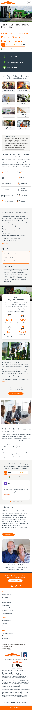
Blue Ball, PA (7, 279)
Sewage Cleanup (9, 138)
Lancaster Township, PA (17, 274)
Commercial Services (10, 261)
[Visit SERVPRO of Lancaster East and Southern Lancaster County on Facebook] (20, 586)
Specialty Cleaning (7, 610)
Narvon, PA (16, 278)
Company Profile (6, 620)
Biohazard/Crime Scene (21, 138)
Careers (4, 623)
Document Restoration (21, 143)
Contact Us (5, 626)
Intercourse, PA (8, 278)
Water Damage (6, 594)
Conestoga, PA (8, 271)
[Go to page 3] (13, 501)
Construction (5, 605)
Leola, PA (8, 276)
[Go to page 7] (18, 501)
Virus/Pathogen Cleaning (11, 140)
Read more (7, 494)
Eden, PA (13, 279)
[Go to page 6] (17, 501)
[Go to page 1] (10, 501)
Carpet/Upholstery (15, 142)
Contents (7, 149)
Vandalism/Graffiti (20, 147)
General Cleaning (7, 613)
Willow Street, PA (8, 269)
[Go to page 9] (21, 501)
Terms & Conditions (7, 633)
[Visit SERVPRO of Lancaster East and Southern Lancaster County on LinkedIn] (12, 586)
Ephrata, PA (23, 278)
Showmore (5, 243)
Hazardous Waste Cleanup (17, 149)
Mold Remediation (7, 600)
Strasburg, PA (18, 269)
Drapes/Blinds (8, 145)
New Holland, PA (16, 276)
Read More (8, 534)
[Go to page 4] (14, 501)
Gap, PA (25, 269)
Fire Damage (6, 597)
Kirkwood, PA (20, 272)
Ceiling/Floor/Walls (10, 143)
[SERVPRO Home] (8, 3)
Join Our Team (8, 257)
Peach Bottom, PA (11, 272)
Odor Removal (17, 145)
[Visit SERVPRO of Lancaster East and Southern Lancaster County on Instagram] (16, 586)
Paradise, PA (7, 274)
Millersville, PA (16, 271)
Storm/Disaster (6, 602)
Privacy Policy (6, 636)
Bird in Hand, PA (21, 279)
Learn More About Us (11, 254)
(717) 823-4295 (15, 393)
